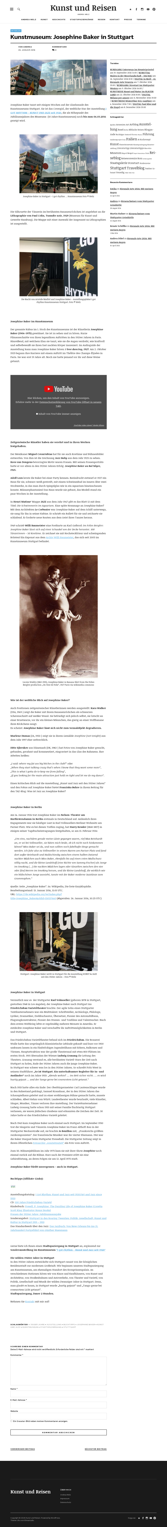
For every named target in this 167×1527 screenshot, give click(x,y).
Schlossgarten (147, 159)
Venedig (120, 172)
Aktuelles (16, 31)
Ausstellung (54, 1324)
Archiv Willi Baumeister (59, 537)
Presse (128, 19)
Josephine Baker (86, 1324)
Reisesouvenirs (129, 158)
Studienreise (145, 163)
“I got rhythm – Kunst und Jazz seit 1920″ (81, 1250)
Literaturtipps (137, 148)
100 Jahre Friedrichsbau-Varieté (33, 1202)
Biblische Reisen (136, 129)
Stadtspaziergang (50, 1327)
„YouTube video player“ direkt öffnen (88, 425)
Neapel (130, 153)
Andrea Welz (28, 19)
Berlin (126, 130)
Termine (141, 19)
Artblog (134, 124)
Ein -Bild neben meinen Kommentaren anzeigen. (40, 1421)
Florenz (134, 134)
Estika (113, 188)
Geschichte (58, 19)
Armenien (121, 124)
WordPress (55, 1518)
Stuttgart (69, 1327)
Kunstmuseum (30, 1327)
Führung (148, 134)
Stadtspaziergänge (81, 19)
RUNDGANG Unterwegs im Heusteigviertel (132, 69)
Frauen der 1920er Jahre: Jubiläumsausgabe (35, 1214)
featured (128, 134)
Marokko (147, 148)
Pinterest (154, 9)
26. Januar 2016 (26, 49)
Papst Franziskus (139, 153)
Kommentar (16, 1355)
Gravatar (21, 1421)
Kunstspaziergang (140, 145)
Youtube (148, 9)
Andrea (114, 201)
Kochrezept (145, 139)
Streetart (133, 163)
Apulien (113, 125)
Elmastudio (29, 1520)
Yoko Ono (131, 173)
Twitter (148, 168)
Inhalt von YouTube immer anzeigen (59, 413)
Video (126, 173)
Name (14, 1388)
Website (14, 1411)
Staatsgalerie (118, 163)
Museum (115, 153)
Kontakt (115, 19)
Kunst (44, 19)
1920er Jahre (38, 1324)
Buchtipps (69, 1324)
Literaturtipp (123, 148)
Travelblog (135, 167)
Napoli (124, 153)
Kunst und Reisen (83, 7)
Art (127, 124)
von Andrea (25, 46)
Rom (140, 158)
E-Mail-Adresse (18, 1399)
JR (138, 139)
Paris (147, 153)
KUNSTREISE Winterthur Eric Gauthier (132, 100)
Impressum (64, 1498)
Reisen (101, 19)
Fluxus (140, 135)
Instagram (142, 9)
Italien (131, 138)
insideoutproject (116, 140)
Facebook (136, 9)
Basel (120, 129)
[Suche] (18, 9)
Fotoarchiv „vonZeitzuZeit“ (48, 1143)
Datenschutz (65, 1502)
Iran (124, 140)
